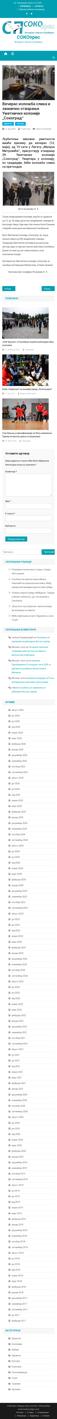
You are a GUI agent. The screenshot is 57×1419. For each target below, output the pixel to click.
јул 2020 (16, 1123)
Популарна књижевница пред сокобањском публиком (49, 289)
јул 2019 (16, 1191)
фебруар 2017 (19, 1321)
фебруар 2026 (19, 744)
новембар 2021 (19, 1032)
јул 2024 (16, 851)
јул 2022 (16, 987)
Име (8, 501)
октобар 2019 (18, 1173)
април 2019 (17, 1207)
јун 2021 (16, 1060)
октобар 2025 (18, 766)
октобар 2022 (18, 970)
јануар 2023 (17, 953)
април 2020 (17, 1140)
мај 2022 (16, 998)
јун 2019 (16, 1196)
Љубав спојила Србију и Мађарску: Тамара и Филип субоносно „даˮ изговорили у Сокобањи (33, 597)
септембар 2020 (20, 1111)
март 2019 (17, 1213)
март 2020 (17, 1145)
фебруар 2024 (19, 879)
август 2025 (18, 778)
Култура (20, 124)
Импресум (21, 1416)
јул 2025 (16, 783)
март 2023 (17, 942)
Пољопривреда (19, 1372)
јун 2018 (16, 1264)
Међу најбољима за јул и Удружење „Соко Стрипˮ (33, 618)
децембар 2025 (19, 755)
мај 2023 (16, 930)
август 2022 (18, 981)
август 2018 (18, 1253)
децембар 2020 (19, 1094)
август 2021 (18, 1049)
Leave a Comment (43, 129)
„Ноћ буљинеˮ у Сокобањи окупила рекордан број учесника (28, 343)
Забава (15, 1349)
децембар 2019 (19, 1162)
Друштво (8, 124)
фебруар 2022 (19, 1015)
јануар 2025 (17, 817)
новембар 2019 (19, 1168)
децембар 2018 (19, 1230)
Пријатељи (34, 1416)
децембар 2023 (19, 891)
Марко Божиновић (28, 394)
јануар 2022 (17, 1021)
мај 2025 (16, 795)
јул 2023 (16, 919)
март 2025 (17, 806)
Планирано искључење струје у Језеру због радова (31, 571)
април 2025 (17, 800)
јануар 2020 (17, 1157)
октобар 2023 (18, 902)
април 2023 (17, 936)
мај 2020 (16, 1134)
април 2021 (17, 1072)
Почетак (19, 1412)
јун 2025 (16, 789)
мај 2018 (16, 1270)
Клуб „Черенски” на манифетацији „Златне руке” (27, 389)
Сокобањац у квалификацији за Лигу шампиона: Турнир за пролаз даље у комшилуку (27, 435)
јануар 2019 (17, 1224)
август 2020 (18, 1117)
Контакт (46, 1416)
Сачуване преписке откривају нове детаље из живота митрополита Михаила (30, 651)
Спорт (15, 1378)
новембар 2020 (19, 1100)
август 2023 (18, 913)
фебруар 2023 (19, 947)
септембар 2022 (20, 976)
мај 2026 (16, 727)
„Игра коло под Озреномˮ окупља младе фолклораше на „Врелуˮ (32, 608)
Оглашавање (43, 1412)
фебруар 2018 (19, 1287)
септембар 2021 (20, 1043)
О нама (30, 1412)
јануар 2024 (17, 885)
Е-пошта (10, 513)
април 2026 (17, 732)
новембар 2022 (19, 964)
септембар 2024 (20, 840)
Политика (16, 1366)
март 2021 (17, 1077)
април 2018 (17, 1275)
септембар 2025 (20, 772)
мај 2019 (16, 1202)
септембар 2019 (20, 1179)
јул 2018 (16, 1258)
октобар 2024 (18, 834)
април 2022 (17, 1004)
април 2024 (17, 868)
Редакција (26, 129)
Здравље (16, 1355)
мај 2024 (16, 862)
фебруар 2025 (19, 812)
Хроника (16, 1389)
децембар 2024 (19, 823)
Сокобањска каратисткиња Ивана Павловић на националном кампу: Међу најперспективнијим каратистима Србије (32, 583)
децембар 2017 (19, 1298)
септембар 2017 (20, 1309)
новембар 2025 (19, 761)
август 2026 (18, 710)
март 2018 (17, 1281)
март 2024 (17, 874)
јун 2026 (16, 721)
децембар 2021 (19, 1026)
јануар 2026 (17, 749)
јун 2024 (16, 857)
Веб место (10, 526)
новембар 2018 (19, 1236)
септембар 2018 (20, 1247)
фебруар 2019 (19, 1219)
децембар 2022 (19, 959)
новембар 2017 (19, 1304)
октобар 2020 (18, 1106)
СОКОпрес (28, 37)
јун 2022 (16, 993)
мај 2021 (16, 1066)
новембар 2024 (19, 829)
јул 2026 (16, 715)
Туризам (16, 1384)
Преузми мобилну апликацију (32, 9)
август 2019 (18, 1185)
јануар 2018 (17, 1292)
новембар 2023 (19, 896)
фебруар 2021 (19, 1083)
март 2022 (17, 1010)
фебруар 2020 (19, 1151)
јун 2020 (16, 1128)
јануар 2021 (17, 1089)
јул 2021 (16, 1055)
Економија (17, 1344)
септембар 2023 (20, 908)
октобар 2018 (18, 1241)
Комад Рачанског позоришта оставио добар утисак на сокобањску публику (11, 289)
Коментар (11, 471)
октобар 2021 (18, 1038)
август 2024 (18, 845)
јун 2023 (16, 925)
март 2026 (17, 738)
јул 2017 (16, 1315)
